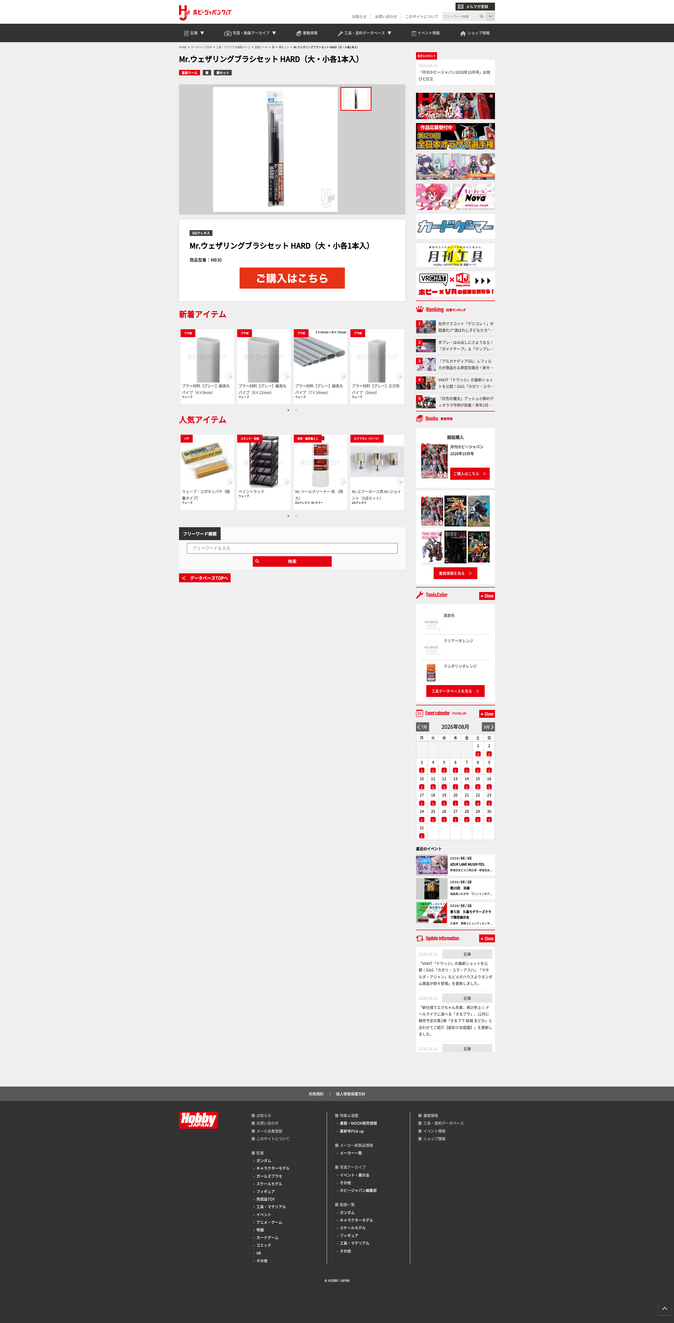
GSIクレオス (201, 233)
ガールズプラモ (269, 1176)
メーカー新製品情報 (356, 1145)
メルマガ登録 (477, 6)
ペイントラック (251, 491)
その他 (261, 1260)
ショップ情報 (434, 1138)
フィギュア (265, 1191)
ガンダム (263, 1160)
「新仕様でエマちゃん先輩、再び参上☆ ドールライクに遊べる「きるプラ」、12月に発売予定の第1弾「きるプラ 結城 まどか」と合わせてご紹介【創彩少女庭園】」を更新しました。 (455, 1020)
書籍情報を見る (452, 573)
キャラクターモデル (273, 1168)
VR (258, 1253)
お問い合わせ (386, 16)
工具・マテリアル (271, 1206)
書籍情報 (430, 1115)
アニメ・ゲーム (269, 1222)
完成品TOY (265, 1198)
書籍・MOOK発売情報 (358, 1123)
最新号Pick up (352, 1130)
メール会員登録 (269, 1130)
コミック (263, 1245)
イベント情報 (434, 1130)
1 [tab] (288, 410)
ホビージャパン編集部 (358, 1190)
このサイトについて (421, 16)
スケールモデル (269, 1183)
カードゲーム (267, 1237)
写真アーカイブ (353, 1167)
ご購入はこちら (466, 473)
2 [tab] (296, 410)
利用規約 (316, 1093)
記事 (467, 954)
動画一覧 (347, 1204)
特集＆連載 (349, 1115)
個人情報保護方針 (350, 1093)
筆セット (222, 72)
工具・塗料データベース (443, 1123)
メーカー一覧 (351, 1152)
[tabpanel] (207, 366)
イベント (263, 1214)
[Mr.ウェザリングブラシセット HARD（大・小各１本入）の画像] (355, 99)
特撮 (260, 1229)
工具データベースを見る (452, 691)
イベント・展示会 (354, 1174)
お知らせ (359, 16)
